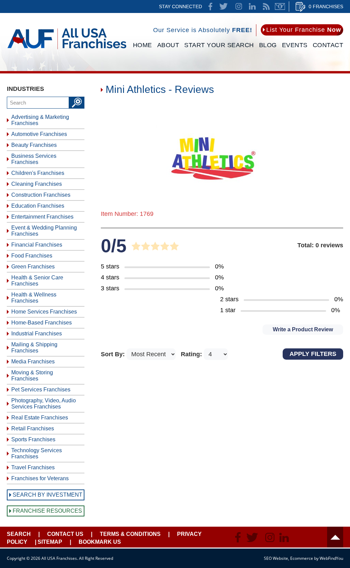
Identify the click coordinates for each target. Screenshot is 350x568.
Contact (328, 45)
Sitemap (50, 542)
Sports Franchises (33, 439)
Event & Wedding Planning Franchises (44, 231)
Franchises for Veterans (40, 478)
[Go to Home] (67, 50)
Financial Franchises (36, 245)
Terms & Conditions (130, 534)
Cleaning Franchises (36, 184)
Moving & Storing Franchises (32, 376)
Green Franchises (33, 266)
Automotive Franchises (39, 134)
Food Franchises (31, 256)
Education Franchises (37, 206)
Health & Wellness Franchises (33, 298)
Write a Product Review (303, 329)
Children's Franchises (37, 173)
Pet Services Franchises (40, 389)
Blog (268, 45)
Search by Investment (47, 495)
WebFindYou (331, 558)
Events (295, 45)
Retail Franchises (32, 428)
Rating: (192, 354)
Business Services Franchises (33, 159)
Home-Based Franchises (41, 322)
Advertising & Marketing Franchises (40, 120)
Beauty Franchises (34, 145)
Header (335, 537)
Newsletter (280, 6)
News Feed (266, 6)
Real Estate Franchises (39, 417)
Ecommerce (301, 558)
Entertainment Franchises (42, 217)
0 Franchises (326, 6)
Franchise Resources (47, 511)
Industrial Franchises (36, 333)
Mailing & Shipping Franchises (34, 348)
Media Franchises (33, 361)
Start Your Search (219, 45)
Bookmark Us (100, 542)
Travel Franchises (33, 467)
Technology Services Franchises (36, 453)
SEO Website (276, 558)
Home (142, 45)
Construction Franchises (40, 195)
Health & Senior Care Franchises (37, 281)
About (168, 45)
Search (19, 534)
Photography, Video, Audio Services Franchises (43, 404)
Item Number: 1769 (127, 213)
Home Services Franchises (44, 312)
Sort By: (113, 354)
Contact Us (65, 534)
